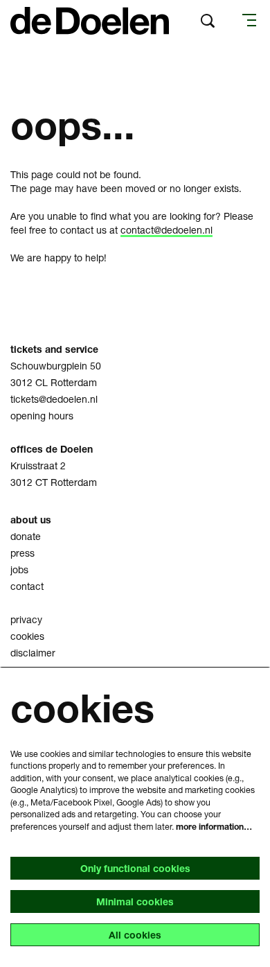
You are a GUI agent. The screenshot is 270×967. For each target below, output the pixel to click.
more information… (214, 826)
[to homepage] (89, 21)
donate (25, 536)
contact (27, 586)
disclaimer (32, 653)
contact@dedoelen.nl (166, 230)
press (22, 553)
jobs (19, 569)
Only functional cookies (135, 868)
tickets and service (54, 349)
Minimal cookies (135, 901)
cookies (27, 636)
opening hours (41, 415)
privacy (26, 619)
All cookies (135, 935)
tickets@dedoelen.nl (54, 399)
